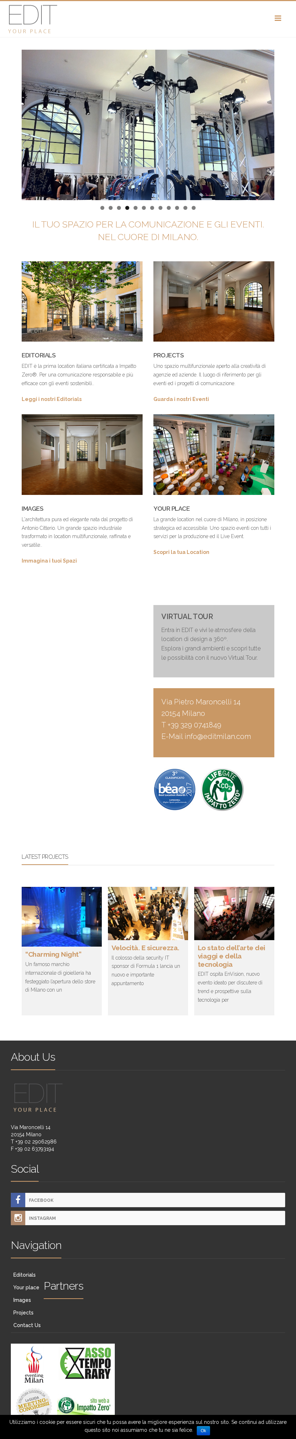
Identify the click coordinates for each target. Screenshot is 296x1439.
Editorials (24, 1275)
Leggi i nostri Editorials (52, 399)
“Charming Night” (53, 954)
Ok (203, 1430)
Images (22, 1300)
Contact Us (27, 1325)
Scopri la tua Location (181, 552)
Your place (26, 1287)
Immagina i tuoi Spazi (49, 561)
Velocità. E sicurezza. (145, 948)
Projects (23, 1313)
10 (177, 208)
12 (194, 208)
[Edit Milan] (148, 19)
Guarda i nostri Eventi (181, 399)
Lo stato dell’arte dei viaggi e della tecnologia (231, 956)
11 (185, 208)
